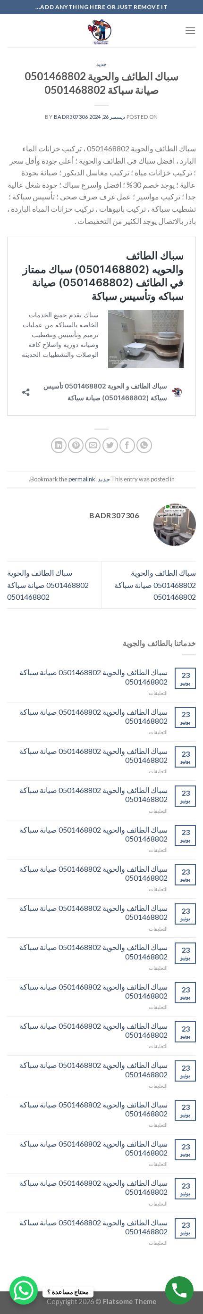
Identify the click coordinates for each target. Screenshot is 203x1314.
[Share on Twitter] (110, 445)
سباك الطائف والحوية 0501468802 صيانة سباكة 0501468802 (155, 584)
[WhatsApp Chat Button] (23, 1290)
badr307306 (71, 117)
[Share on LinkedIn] (59, 445)
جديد (101, 64)
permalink (81, 479)
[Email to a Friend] (93, 445)
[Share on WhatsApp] (144, 445)
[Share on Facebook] (127, 445)
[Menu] (190, 30)
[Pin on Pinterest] (76, 445)
